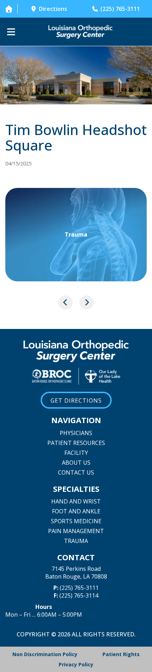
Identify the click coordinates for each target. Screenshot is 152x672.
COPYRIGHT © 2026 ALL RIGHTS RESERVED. (76, 634)
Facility (76, 453)
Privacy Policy (76, 664)
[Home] (8, 9)
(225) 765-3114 (78, 595)
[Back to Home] (80, 32)
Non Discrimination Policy (44, 654)
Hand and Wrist (76, 501)
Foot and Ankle (76, 511)
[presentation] (65, 302)
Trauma (76, 541)
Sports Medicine (76, 521)
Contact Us (76, 472)
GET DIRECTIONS (76, 400)
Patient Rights (121, 654)
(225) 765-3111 (79, 588)
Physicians (76, 433)
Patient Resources (76, 443)
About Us (76, 462)
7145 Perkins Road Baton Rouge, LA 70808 (76, 572)
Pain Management (76, 531)
